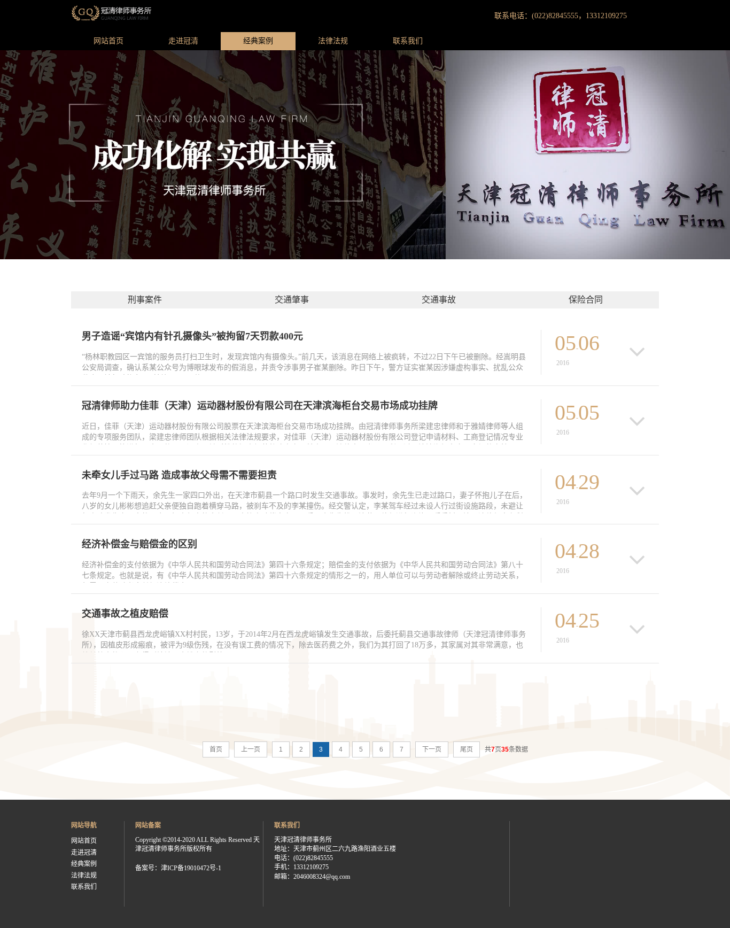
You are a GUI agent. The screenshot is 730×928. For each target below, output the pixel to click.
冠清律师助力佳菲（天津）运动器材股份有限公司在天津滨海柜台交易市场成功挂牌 (260, 405)
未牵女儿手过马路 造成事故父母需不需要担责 (179, 475)
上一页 (250, 749)
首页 (215, 749)
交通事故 (439, 299)
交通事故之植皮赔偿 (125, 613)
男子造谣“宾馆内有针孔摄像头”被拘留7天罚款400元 (192, 336)
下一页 (431, 749)
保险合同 (586, 299)
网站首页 (108, 41)
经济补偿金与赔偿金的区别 (139, 544)
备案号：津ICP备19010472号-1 (178, 868)
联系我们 (408, 41)
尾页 (466, 749)
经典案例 (258, 41)
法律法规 (333, 41)
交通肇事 (292, 299)
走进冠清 (183, 41)
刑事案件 (145, 299)
